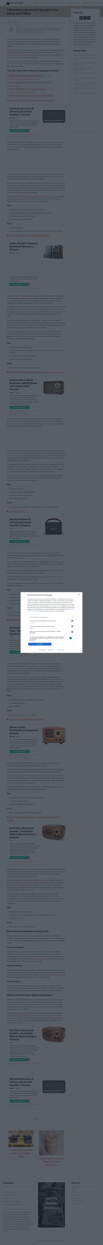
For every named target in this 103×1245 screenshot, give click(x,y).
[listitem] (51, 617)
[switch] (71, 621)
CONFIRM (40, 644)
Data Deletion (42, 650)
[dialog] (51, 622)
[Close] (79, 595)
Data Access (51, 650)
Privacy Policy (60, 650)
